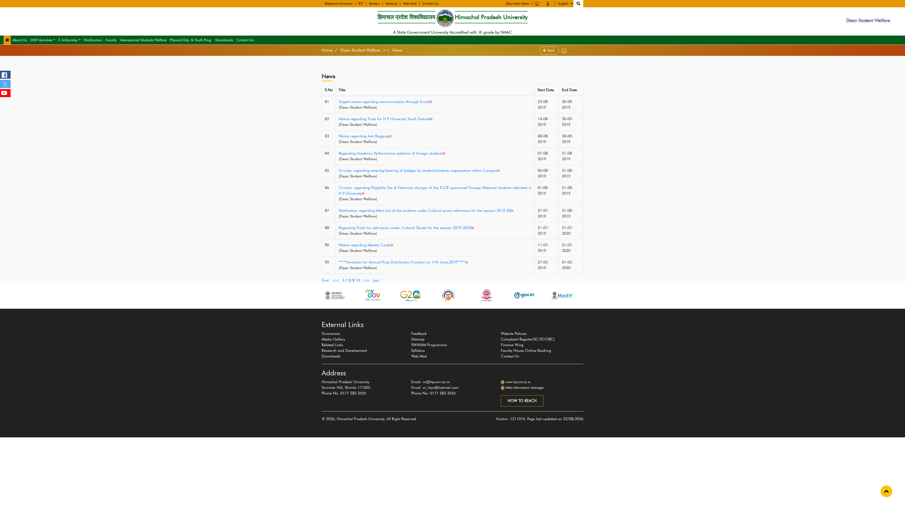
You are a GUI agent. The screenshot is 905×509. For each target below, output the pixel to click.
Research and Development (344, 350)
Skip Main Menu (517, 3)
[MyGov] (373, 295)
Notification (93, 40)
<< (336, 280)
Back (551, 51)
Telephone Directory (339, 3)
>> (366, 280)
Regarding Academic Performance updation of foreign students (391, 153)
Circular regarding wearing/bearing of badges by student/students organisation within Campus (418, 170)
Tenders (374, 3)
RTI (360, 3)
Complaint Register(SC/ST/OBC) (528, 339)
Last (376, 280)
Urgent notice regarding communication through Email (384, 101)
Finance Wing (512, 345)
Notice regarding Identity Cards (365, 245)
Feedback (419, 333)
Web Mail (409, 3)
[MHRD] (335, 295)
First (325, 280)
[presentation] (319, 311)
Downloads (224, 40)
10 (358, 280)
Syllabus (418, 350)
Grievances (331, 333)
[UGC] (486, 295)
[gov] (524, 295)
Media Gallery (333, 339)
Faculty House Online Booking (526, 350)
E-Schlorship (68, 40)
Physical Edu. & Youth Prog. (191, 40)
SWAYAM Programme (429, 345)
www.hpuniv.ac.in (518, 382)
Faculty (111, 40)
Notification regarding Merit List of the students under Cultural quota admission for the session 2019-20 (425, 210)
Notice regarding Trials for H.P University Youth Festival (384, 119)
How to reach (522, 400)
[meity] (562, 295)
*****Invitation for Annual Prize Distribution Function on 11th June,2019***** (402, 262)
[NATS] (448, 295)
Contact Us (430, 3)
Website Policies (514, 333)
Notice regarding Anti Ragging (364, 136)
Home (327, 50)
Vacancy (391, 3)
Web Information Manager (525, 388)
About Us (20, 40)
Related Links (332, 345)
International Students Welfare (143, 40)
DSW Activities (41, 40)
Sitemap (417, 339)
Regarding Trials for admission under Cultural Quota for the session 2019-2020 (405, 228)
